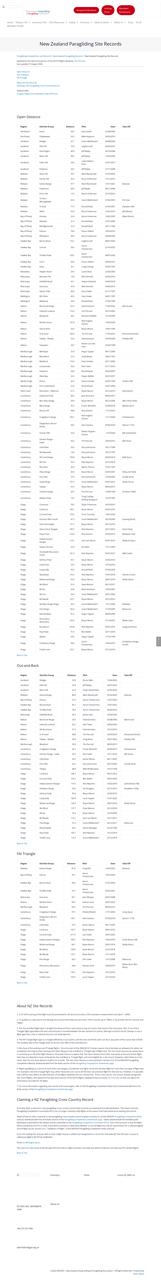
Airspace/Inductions (86, 10)
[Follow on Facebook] (143, 9)
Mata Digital (139, 1273)
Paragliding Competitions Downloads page (95, 1063)
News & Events (101, 23)
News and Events (91, 1217)
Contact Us (55, 1211)
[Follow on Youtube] (155, 9)
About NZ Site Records (27, 82)
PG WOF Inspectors (59, 1192)
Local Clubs (123, 1197)
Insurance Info (39, 23)
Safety (72, 23)
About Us (118, 23)
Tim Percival (79, 61)
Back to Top (22, 655)
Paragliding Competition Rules (128, 1116)
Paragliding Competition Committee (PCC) (90, 1122)
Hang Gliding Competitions (96, 1202)
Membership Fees (125, 1207)
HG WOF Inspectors (59, 1197)
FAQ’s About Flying (126, 1187)
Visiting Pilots (108, 10)
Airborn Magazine (92, 1222)
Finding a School (125, 1182)
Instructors (55, 1187)
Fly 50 (138, 23)
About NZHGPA (57, 1216)
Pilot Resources (56, 23)
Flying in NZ (21, 23)
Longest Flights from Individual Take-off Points (37, 93)
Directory (84, 23)
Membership (123, 1202)
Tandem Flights (124, 1192)
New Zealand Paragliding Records (68, 56)
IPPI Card (88, 1227)
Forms (87, 1197)
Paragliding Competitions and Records (34, 56)
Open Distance (23, 71)
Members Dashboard (124, 10)
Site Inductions (90, 1187)
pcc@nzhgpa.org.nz (31, 1142)
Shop (130, 23)
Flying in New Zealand (93, 1182)
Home (10, 23)
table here (25, 1148)
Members (54, 1182)
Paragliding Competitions (95, 1207)
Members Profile (15, 26)
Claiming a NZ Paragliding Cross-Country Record (38, 85)
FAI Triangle (22, 77)
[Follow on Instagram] (149, 9)
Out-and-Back (23, 74)
